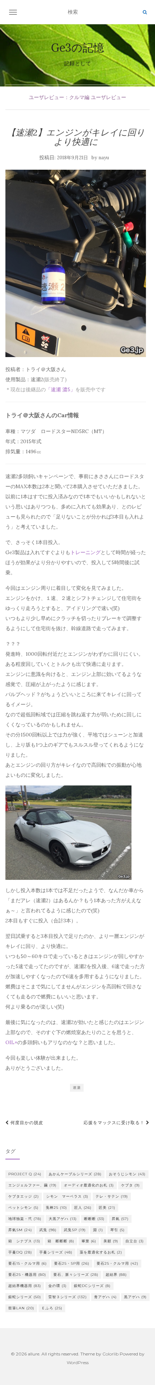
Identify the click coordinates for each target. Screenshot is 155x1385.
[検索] (145, 12)
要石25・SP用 (71, 1263)
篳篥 (88, 1241)
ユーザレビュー (108, 97)
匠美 (107, 1207)
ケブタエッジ (23, 1196)
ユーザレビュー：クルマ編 (59, 97)
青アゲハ (105, 1297)
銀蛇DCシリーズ (92, 1285)
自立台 (134, 1241)
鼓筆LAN (21, 1308)
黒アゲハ (135, 1297)
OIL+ (11, 1042)
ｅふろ (51, 1308)
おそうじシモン (127, 1174)
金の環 (57, 1285)
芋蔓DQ (20, 1252)
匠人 (83, 1207)
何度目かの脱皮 (26, 1122)
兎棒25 (56, 1207)
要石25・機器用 (27, 1274)
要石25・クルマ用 (117, 1263)
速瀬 (77, 1087)
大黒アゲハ (63, 1218)
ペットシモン (23, 1207)
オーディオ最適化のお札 (89, 1185)
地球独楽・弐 (24, 1218)
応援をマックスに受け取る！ (115, 1122)
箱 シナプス (24, 1241)
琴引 (117, 1230)
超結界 (116, 1274)
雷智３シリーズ (67, 1297)
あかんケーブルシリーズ (75, 1174)
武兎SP (75, 1230)
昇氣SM (20, 1230)
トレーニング (85, 552)
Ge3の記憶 (77, 47)
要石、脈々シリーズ (75, 1274)
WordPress (78, 1362)
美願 (110, 1241)
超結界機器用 (24, 1285)
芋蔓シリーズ (55, 1252)
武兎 (48, 1230)
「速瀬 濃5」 (60, 389)
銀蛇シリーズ (24, 1297)
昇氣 (120, 1218)
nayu (103, 158)
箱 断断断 (61, 1241)
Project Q (24, 1174)
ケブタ (130, 1185)
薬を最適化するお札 (101, 1252)
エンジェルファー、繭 (32, 1185)
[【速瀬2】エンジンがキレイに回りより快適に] (75, 263)
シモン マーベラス (67, 1196)
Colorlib (110, 1354)
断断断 (94, 1218)
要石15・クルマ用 (27, 1263)
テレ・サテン (112, 1196)
